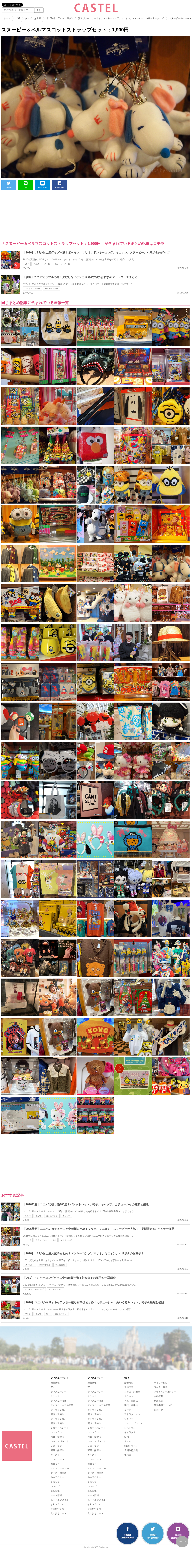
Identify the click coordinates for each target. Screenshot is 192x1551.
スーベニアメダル (60, 1500)
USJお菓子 (29, 1265)
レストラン (56, 1432)
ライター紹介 (160, 1382)
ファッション (57, 1459)
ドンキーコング (55, 1289)
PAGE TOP (182, 1541)
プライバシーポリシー (165, 1391)
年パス (127, 1455)
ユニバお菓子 (44, 1265)
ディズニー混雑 (58, 1400)
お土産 (36, 264)
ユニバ (28, 1216)
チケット (55, 1396)
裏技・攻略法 (57, 1414)
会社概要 (158, 1396)
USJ (26, 264)
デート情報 (56, 1495)
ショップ (55, 1482)
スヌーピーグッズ (62, 264)
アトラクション (58, 1409)
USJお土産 (60, 1265)
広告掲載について (163, 1405)
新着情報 (55, 1382)
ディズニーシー (58, 1391)
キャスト (55, 1455)
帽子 (48, 1314)
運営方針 (158, 1409)
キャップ (66, 1216)
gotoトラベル (57, 1504)
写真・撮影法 (57, 1437)
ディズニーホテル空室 (62, 1405)
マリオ (28, 1314)
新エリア (55, 1464)
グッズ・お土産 (58, 1473)
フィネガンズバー (32, 288)
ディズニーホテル (60, 1468)
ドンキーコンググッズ (34, 1289)
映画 (126, 1437)
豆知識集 (55, 1491)
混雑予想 (128, 1387)
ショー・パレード (60, 1428)
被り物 (38, 1216)
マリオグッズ (66, 1240)
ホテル (127, 1441)
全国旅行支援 (57, 1509)
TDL (53, 1387)
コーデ (127, 1409)
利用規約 (158, 1400)
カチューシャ (52, 1216)
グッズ (47, 264)
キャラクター (57, 1477)
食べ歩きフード (58, 1513)
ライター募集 (160, 1387)
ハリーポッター (51, 288)
